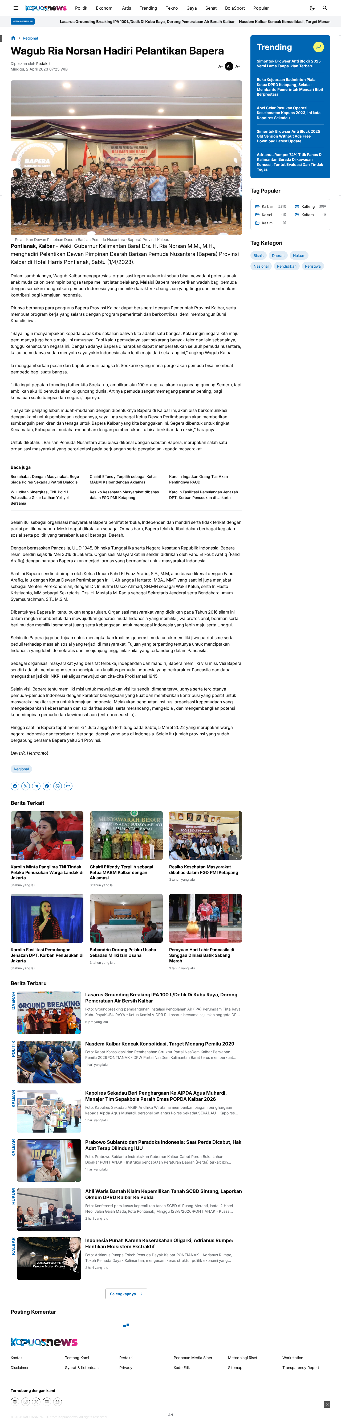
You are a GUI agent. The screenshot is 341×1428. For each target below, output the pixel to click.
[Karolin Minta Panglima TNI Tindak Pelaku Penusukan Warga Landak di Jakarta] (47, 835)
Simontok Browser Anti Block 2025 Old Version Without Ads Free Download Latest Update (288, 136)
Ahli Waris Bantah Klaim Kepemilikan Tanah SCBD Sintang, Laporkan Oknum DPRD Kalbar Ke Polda (163, 1194)
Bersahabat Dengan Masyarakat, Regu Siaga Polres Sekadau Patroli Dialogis (45, 479)
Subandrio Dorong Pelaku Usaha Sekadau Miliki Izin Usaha (123, 952)
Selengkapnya (123, 1294)
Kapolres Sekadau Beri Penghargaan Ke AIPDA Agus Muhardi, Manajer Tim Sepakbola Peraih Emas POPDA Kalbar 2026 (156, 1096)
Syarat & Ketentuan (82, 1367)
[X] (25, 786)
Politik (13, 1049)
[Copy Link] (68, 786)
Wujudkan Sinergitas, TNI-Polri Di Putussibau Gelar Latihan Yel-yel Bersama (41, 497)
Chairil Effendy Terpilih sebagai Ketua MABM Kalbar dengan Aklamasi (123, 479)
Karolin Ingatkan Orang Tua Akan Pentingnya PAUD (198, 479)
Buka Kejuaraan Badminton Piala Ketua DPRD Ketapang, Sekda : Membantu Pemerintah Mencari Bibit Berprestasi (290, 86)
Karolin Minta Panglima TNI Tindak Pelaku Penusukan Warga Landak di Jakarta (47, 872)
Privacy (125, 1367)
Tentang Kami (77, 1357)
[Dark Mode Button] (312, 8)
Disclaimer (20, 1367)
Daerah (13, 1001)
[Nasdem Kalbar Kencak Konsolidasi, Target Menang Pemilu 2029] (49, 1062)
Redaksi (126, 1357)
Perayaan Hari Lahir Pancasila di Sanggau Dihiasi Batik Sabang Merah (201, 955)
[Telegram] (36, 786)
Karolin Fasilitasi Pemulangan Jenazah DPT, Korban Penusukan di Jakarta (203, 495)
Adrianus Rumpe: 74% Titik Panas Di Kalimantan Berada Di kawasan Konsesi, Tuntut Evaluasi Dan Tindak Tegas (290, 161)
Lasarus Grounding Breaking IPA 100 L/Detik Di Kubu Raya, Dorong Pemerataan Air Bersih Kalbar (161, 998)
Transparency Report (300, 1367)
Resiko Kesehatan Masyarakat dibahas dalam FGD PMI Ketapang (124, 495)
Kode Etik (182, 1367)
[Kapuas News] (46, 8)
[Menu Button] (16, 8)
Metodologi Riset (242, 1357)
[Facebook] (15, 786)
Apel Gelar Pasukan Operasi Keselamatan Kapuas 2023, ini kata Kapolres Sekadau (288, 113)
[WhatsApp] (57, 786)
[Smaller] (220, 66)
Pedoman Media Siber (193, 1357)
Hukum (13, 1196)
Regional (21, 769)
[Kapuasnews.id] (44, 1341)
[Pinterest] (47, 786)
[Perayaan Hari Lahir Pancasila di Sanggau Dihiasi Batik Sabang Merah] (205, 918)
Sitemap (235, 1367)
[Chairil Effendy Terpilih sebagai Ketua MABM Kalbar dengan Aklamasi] (126, 835)
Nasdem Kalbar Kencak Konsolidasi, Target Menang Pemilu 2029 (214, 21)
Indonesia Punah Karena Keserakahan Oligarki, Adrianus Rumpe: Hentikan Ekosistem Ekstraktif (159, 1243)
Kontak (17, 1357)
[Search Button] (325, 8)
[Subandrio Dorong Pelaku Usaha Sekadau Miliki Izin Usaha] (126, 918)
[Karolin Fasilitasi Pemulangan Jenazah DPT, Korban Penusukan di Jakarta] (47, 918)
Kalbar (13, 1098)
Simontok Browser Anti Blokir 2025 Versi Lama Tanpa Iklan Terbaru (289, 63)
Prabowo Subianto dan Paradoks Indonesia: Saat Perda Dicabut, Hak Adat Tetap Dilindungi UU (163, 1145)
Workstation (292, 1357)
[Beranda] (13, 38)
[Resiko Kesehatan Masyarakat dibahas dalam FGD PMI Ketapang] (205, 835)
